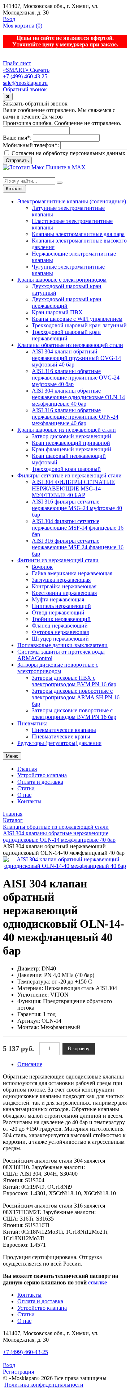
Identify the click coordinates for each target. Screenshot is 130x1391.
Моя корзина (22, 25)
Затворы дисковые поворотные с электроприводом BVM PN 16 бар (74, 713)
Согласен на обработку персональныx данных (67, 153)
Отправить (17, 160)
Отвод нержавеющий (58, 612)
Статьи (26, 788)
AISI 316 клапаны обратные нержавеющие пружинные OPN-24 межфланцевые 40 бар (75, 416)
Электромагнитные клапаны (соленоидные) (71, 201)
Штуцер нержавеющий (60, 639)
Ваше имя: (17, 137)
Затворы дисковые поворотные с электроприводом (57, 668)
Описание (29, 1064)
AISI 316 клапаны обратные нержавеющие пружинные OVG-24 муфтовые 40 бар (76, 377)
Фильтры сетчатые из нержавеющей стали (69, 475)
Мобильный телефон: (31, 145)
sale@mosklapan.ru (25, 83)
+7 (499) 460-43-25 (25, 1352)
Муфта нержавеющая (58, 599)
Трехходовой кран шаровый (66, 469)
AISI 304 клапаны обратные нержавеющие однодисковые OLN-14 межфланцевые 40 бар (78, 397)
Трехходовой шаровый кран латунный (79, 325)
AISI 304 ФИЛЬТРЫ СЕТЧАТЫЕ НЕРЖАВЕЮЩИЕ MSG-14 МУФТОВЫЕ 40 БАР (73, 488)
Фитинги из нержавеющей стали (58, 560)
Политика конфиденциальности (43, 1385)
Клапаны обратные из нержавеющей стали (70, 345)
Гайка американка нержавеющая (72, 573)
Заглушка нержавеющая (61, 580)
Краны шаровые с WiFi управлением (77, 319)
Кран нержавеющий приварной (71, 443)
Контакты (29, 801)
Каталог (14, 188)
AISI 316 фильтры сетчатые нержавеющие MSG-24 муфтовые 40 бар (77, 508)
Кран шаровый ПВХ (57, 312)
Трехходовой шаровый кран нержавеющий (66, 335)
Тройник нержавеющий (61, 619)
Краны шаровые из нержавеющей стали (66, 430)
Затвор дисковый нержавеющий (71, 436)
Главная (27, 769)
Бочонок (42, 567)
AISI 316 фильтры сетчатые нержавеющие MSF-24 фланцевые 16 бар (78, 547)
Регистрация (18, 1372)
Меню (12, 756)
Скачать (39, 70)
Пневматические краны (61, 736)
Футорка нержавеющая (60, 632)
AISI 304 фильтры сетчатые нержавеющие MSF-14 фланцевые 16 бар (78, 527)
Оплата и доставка (40, 782)
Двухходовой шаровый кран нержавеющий (66, 302)
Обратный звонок (25, 89)
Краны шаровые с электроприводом (62, 280)
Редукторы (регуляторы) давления (59, 743)
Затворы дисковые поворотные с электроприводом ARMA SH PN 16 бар (76, 697)
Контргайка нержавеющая (64, 586)
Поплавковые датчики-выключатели (62, 645)
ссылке (97, 1282)
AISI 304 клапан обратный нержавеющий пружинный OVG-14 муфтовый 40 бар (76, 358)
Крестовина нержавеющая (64, 593)
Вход (9, 19)
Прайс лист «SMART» (17, 66)
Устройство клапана (42, 775)
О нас (24, 795)
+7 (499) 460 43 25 (25, 76)
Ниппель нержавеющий (61, 606)
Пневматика (32, 723)
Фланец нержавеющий (60, 625)
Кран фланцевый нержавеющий (71, 449)
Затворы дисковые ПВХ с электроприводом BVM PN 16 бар (74, 681)
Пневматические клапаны (64, 730)
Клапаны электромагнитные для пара (78, 234)
